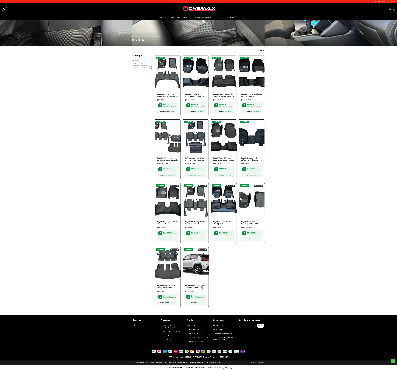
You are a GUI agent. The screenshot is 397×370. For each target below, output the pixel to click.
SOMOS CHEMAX (193, 330)
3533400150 (217, 329)
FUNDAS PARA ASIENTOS (202, 17)
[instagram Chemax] (134, 325)
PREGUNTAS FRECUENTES (197, 342)
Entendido (227, 367)
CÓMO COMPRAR (194, 334)
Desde (134, 63)
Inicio (132, 36)
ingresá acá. (200, 362)
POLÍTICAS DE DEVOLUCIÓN (198, 338)
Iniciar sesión (381, 1)
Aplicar (150, 67)
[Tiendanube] (257, 363)
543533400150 (218, 325)
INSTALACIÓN (232, 17)
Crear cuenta (391, 1)
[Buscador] (4, 9)
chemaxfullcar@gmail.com (222, 333)
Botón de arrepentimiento (213, 362)
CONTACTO (191, 326)
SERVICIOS (219, 17)
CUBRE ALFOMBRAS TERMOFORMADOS (174, 17)
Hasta (142, 63)
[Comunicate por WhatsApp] (393, 361)
